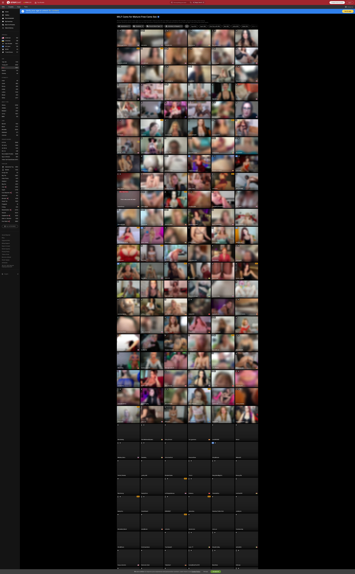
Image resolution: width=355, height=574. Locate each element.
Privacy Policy (5, 251)
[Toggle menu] (3, 2)
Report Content (6, 246)
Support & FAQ (6, 240)
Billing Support (6, 243)
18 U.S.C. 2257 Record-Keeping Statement (8, 266)
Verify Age (347, 11)
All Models (4, 262)
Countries (138, 26)
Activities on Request (174, 26)
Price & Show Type (154, 26)
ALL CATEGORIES (11, 226)
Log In (349, 2)
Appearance (124, 26)
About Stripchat (6, 235)
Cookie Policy (195, 571)
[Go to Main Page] (14, 2)
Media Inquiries (6, 249)
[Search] (190, 2)
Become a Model (6, 257)
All (186, 26)
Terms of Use (5, 254)
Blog (3, 237)
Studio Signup (5, 260)
